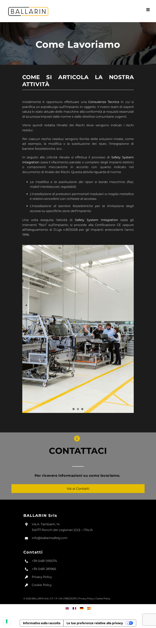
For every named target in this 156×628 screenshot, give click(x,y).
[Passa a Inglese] (67, 608)
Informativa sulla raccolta (41, 623)
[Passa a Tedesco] (81, 608)
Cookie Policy (42, 585)
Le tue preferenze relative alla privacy (95, 623)
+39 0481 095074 (44, 561)
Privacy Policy (42, 577)
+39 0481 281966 (44, 569)
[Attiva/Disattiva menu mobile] (148, 10)
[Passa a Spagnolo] (88, 608)
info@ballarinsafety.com (50, 538)
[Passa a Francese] (74, 608)
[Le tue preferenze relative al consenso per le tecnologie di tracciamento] (6, 621)
